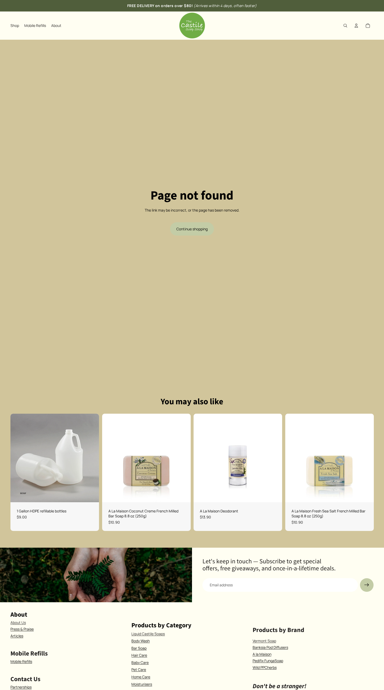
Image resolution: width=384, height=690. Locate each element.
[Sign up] (367, 585)
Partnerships (21, 687)
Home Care (140, 676)
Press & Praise (22, 629)
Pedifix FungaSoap (268, 660)
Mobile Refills (21, 661)
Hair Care (139, 655)
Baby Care (140, 662)
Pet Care (138, 669)
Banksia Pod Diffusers (270, 647)
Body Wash (140, 640)
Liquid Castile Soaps (148, 633)
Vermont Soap (264, 640)
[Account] (356, 25)
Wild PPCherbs (265, 667)
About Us (18, 622)
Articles (16, 635)
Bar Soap (139, 648)
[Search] (345, 25)
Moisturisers (141, 684)
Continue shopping (192, 228)
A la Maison (262, 654)
